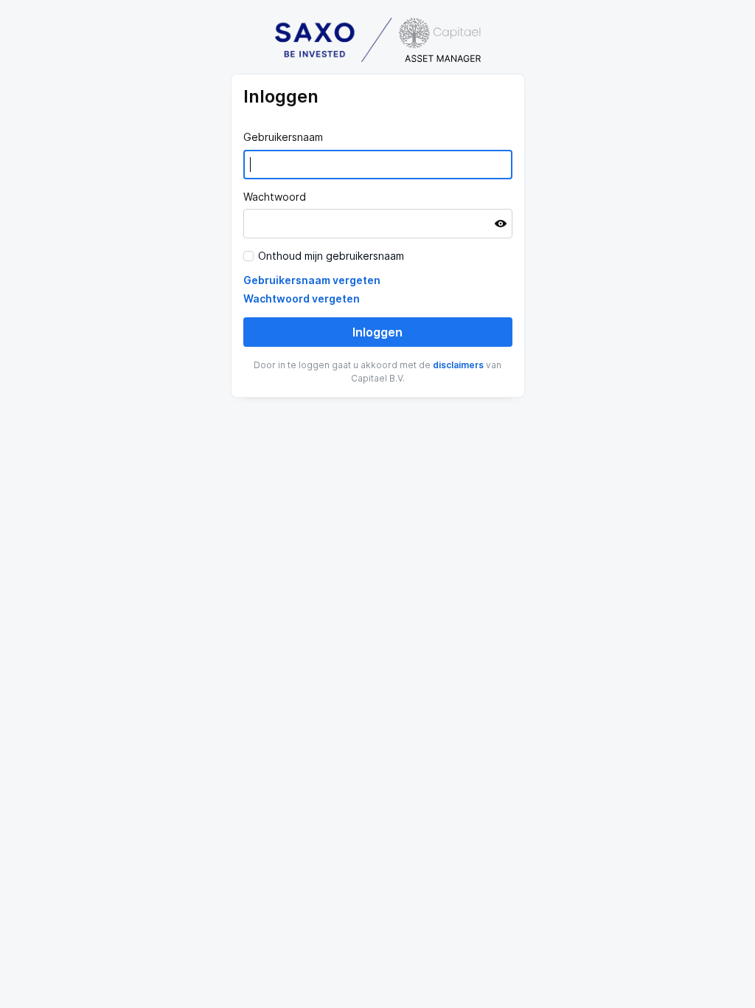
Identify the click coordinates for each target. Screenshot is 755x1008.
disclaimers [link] (458, 364)
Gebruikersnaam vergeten (311, 280)
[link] (311, 280)
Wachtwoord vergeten (301, 298)
